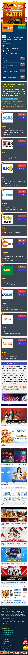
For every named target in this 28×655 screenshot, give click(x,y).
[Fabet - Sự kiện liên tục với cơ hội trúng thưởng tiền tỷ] (14, 562)
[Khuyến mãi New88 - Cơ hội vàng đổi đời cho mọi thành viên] (14, 422)
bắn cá (4, 643)
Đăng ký (22, 58)
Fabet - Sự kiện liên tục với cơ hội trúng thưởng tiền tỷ (13, 563)
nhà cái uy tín (9, 366)
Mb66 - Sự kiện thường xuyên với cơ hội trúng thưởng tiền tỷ (13, 543)
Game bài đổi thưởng (8, 630)
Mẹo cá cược (6, 650)
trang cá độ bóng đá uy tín (9, 645)
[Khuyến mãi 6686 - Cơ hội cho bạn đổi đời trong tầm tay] (14, 501)
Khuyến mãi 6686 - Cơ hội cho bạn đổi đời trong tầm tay (13, 503)
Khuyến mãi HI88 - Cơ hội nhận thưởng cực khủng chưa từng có (13, 483)
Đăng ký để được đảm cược (10, 98)
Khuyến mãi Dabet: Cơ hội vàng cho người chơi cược (13, 464)
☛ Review (21, 117)
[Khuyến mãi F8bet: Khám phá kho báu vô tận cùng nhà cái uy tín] (14, 442)
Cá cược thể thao (7, 634)
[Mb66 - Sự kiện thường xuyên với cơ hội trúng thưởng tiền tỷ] (14, 541)
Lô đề (4, 637)
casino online (6, 641)
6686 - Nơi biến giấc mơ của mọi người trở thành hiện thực (13, 603)
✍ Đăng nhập (21, 27)
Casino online (6, 636)
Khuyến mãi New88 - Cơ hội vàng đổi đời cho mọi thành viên (13, 424)
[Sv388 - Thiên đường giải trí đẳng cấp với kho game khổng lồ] (14, 521)
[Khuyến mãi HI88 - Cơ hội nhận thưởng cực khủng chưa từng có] (14, 481)
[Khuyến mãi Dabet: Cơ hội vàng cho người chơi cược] (14, 462)
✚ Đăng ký (21, 114)
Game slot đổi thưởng (8, 632)
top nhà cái (5, 648)
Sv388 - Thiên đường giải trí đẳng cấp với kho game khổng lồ (13, 523)
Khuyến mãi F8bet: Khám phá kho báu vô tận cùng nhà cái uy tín (13, 444)
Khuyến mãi (5, 639)
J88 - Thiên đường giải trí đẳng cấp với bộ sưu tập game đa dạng (13, 582)
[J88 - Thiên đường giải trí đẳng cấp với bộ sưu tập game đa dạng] (14, 580)
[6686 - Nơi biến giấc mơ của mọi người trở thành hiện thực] (14, 600)
